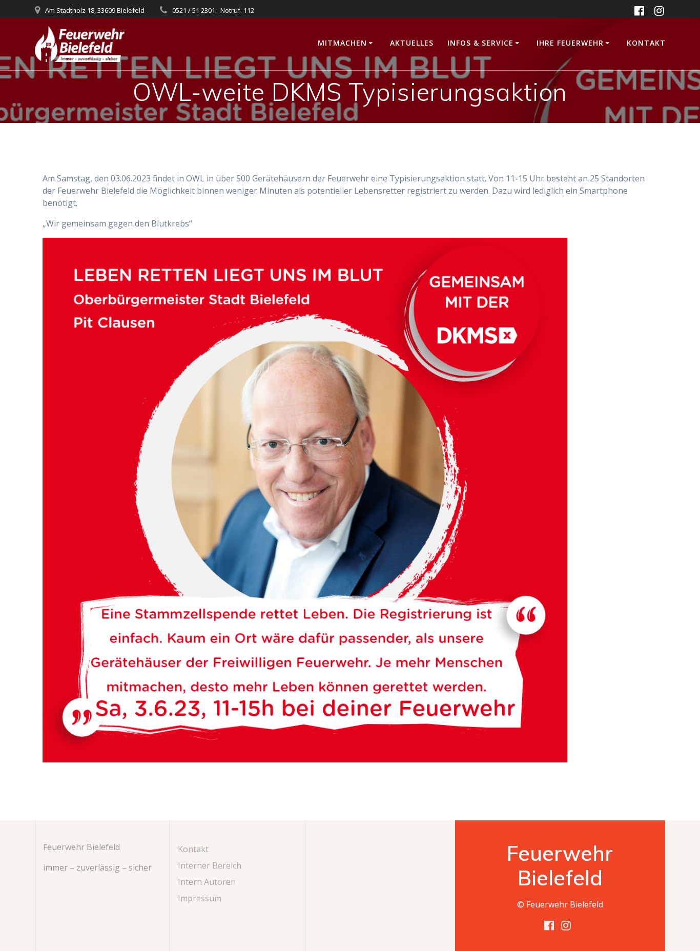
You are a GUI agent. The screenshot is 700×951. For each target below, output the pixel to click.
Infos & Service (480, 43)
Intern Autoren (207, 881)
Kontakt (646, 43)
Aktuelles (412, 43)
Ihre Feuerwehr (570, 43)
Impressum (199, 898)
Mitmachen (342, 43)
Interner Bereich (209, 865)
